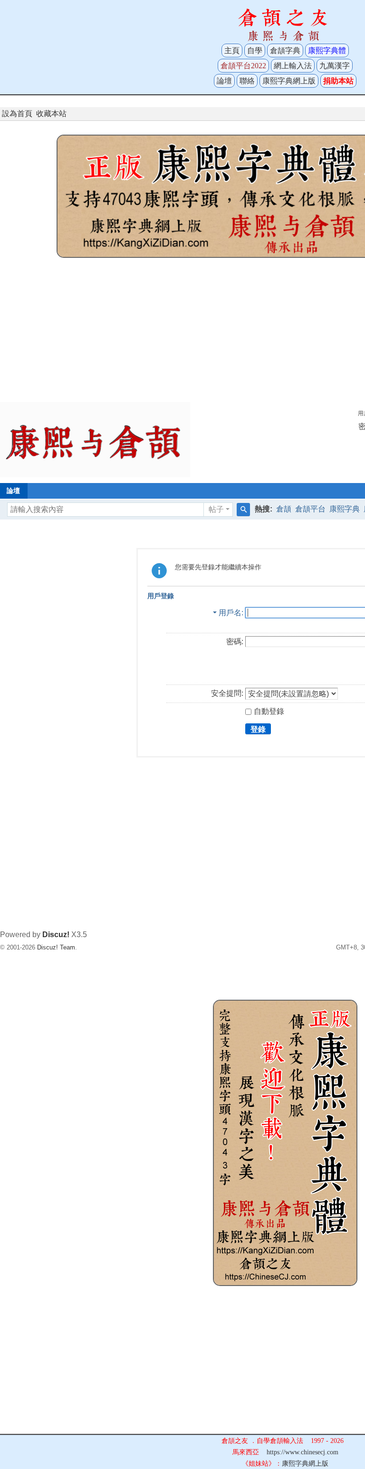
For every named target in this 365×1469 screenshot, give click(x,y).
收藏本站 (51, 113)
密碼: (234, 642)
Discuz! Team (56, 947)
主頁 (232, 50)
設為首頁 (17, 113)
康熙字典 (344, 509)
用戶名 (230, 613)
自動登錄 (269, 711)
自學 (254, 50)
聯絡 (247, 81)
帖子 (216, 509)
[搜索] (243, 509)
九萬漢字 (334, 66)
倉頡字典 (285, 50)
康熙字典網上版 (289, 81)
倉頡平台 (310, 509)
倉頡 (283, 509)
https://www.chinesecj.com (302, 1452)
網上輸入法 (293, 66)
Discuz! (55, 935)
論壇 (224, 81)
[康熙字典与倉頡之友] (95, 439)
